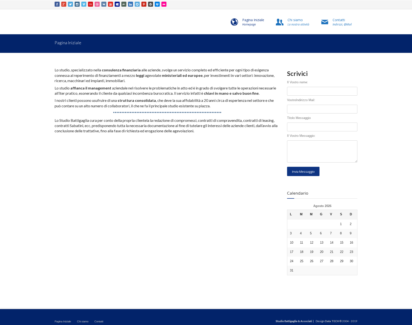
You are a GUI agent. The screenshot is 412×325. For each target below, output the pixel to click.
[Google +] (63, 4)
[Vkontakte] (103, 4)
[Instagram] (77, 4)
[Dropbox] (157, 4)
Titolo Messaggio (299, 118)
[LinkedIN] (130, 4)
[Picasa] (137, 4)
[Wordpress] (150, 4)
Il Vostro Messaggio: (301, 136)
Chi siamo (82, 321)
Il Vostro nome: (297, 82)
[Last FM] (90, 4)
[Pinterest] (143, 4)
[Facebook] (57, 4)
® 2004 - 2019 (348, 321)
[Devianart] (123, 4)
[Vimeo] (83, 4)
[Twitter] (70, 4)
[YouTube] (110, 4)
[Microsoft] (117, 4)
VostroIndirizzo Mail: (301, 100)
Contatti (98, 321)
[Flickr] (163, 4)
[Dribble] (97, 4)
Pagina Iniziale (63, 321)
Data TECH (332, 321)
